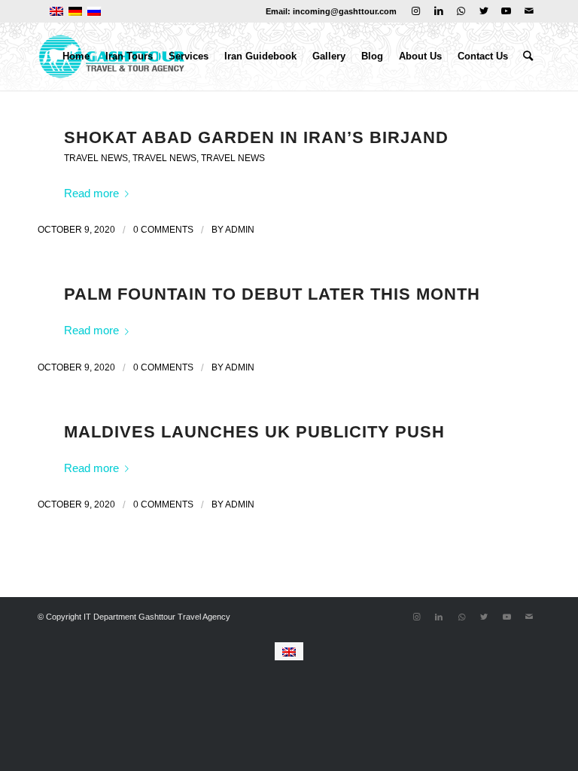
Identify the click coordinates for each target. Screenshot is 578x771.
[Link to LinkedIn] (438, 11)
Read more (91, 193)
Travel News (96, 158)
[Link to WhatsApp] (461, 11)
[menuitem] (76, 56)
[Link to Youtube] (506, 11)
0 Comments (163, 229)
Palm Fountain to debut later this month (272, 294)
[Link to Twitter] (483, 11)
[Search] (528, 56)
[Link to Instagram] (416, 11)
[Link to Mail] (529, 11)
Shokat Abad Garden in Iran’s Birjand (256, 137)
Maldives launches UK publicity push (254, 431)
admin (239, 229)
